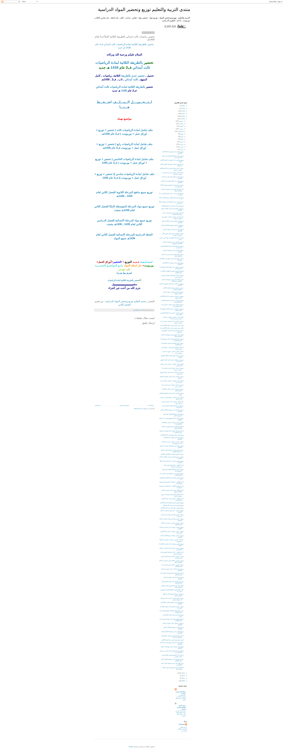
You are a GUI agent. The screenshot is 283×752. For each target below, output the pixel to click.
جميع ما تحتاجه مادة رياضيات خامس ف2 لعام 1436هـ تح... (173, 305)
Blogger (131, 746)
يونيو (182, 136)
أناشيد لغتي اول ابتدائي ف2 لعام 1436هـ (172, 640)
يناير (182, 149)
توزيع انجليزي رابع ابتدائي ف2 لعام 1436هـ (172, 508)
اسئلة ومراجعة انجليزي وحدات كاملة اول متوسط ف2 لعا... (173, 636)
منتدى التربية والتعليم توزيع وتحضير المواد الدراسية (144, 9)
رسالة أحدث (150, 405)
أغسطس (180, 131)
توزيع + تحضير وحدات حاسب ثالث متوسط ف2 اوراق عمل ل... (172, 599)
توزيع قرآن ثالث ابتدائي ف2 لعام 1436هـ (172, 206)
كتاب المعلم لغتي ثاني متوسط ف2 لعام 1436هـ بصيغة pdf (173, 280)
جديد (134, 75)
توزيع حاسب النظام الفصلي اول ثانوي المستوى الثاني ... (173, 414)
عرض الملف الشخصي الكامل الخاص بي (182, 729)
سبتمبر (181, 129)
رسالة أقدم (98, 405)
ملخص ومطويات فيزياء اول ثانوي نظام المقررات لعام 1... (173, 234)
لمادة (114, 63)
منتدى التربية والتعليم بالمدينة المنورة (181, 707)
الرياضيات (102, 63)
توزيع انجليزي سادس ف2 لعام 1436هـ (173, 505)
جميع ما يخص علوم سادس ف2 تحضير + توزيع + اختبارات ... (173, 173)
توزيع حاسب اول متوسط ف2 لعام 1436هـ (172, 435)
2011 (183, 678)
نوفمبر (181, 123)
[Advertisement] (124, 388)
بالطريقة (136, 63)
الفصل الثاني (124, 304)
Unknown (182, 724)
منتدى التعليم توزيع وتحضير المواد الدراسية (125, 301)
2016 (183, 116)
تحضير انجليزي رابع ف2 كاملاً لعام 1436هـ (172, 454)
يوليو (181, 134)
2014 (183, 673)
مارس (181, 144)
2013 (183, 675)
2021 (183, 106)
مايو (182, 139)
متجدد (117, 210)
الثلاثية (124, 63)
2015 (183, 119)
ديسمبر (181, 121)
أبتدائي (137, 67)
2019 (183, 108)
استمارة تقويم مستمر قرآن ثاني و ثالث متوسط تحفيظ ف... (173, 213)
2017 (183, 113)
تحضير (141, 75)
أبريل (181, 142)
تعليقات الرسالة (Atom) (140, 408)
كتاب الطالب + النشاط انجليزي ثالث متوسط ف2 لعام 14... (173, 465)
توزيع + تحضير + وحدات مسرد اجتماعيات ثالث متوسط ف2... (172, 442)
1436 (114, 67)
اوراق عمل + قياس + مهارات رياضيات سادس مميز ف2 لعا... (173, 317)
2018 (183, 111)
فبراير (181, 147)
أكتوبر (181, 126)
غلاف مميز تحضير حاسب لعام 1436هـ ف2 (172, 325)
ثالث (146, 67)
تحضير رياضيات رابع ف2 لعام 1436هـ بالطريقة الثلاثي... (173, 288)
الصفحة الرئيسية (124, 405)
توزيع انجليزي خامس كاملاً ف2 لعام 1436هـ (172, 503)
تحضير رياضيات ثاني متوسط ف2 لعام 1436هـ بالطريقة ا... (173, 242)
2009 (183, 681)
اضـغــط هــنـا (124, 272)
